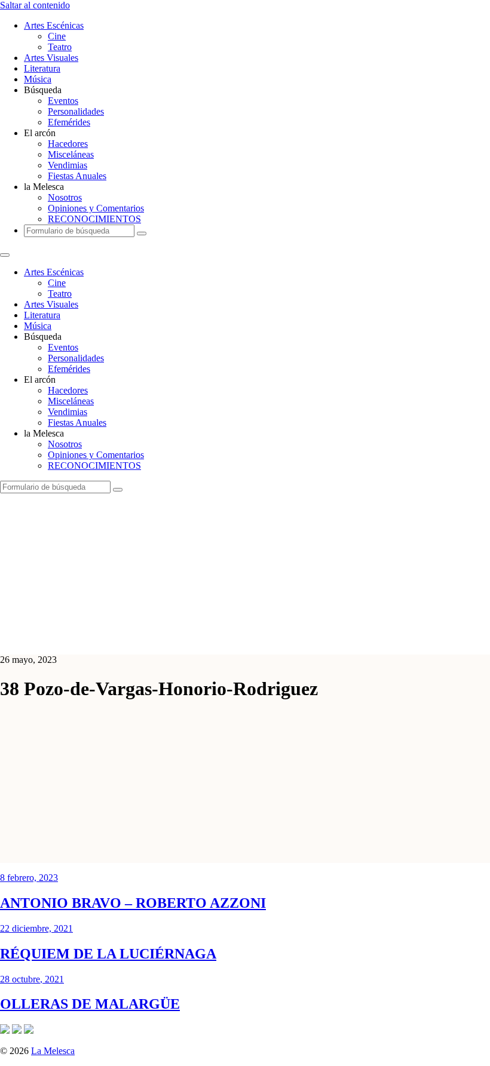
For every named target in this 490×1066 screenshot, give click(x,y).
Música (37, 79)
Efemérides (69, 122)
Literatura (42, 68)
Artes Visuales (51, 58)
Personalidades (76, 111)
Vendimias (67, 165)
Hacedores (68, 144)
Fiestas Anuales (77, 176)
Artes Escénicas (54, 25)
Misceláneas (71, 154)
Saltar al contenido (35, 5)
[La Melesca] (237, 639)
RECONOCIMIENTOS (94, 219)
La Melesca (53, 1051)
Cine (57, 36)
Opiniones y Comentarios (96, 208)
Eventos (63, 101)
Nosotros (65, 197)
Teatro (60, 47)
